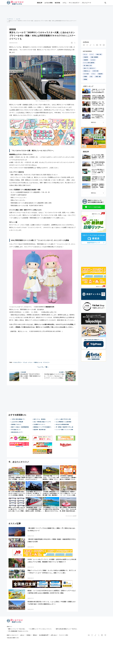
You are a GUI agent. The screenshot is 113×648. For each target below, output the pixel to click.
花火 (91, 76)
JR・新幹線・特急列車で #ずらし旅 (64, 427)
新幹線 (85, 79)
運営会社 (35, 635)
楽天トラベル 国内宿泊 (39, 419)
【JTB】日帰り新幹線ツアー (18, 419)
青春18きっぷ (87, 70)
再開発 (85, 76)
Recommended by (69, 515)
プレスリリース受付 (63, 635)
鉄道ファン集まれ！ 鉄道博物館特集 (20, 427)
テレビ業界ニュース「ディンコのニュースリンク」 (40, 628)
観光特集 (57, 2)
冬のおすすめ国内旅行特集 (62, 424)
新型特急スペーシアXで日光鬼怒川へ (42, 427)
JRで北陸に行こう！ (16, 429)
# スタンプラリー (17, 362)
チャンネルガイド (74, 2)
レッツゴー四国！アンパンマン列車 (64, 429)
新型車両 (86, 59)
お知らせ (22, 635)
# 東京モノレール (38, 362)
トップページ (10, 19)
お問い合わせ (54, 635)
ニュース (18, 19)
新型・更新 (98, 76)
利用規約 (29, 635)
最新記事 (39, 2)
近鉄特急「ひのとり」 (16, 424)
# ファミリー (46, 362)
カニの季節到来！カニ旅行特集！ (64, 421)
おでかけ (93, 59)
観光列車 (100, 73)
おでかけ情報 (49, 2)
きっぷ (85, 54)
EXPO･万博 (95, 70)
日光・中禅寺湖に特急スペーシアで (42, 421)
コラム (64, 2)
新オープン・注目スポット (89, 68)
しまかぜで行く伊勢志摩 (17, 421)
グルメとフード (86, 2)
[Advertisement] (56, 11)
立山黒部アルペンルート (39, 424)
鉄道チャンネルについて (12, 635)
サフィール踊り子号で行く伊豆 (63, 419)
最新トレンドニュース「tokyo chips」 (17, 628)
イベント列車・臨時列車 (89, 62)
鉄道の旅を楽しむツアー (17, 432)
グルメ (93, 73)
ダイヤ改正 (86, 73)
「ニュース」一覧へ (42, 367)
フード (92, 54)
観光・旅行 (99, 54)
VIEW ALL (93, 122)
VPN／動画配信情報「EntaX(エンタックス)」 (18, 631)
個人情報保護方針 (43, 635)
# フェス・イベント (28, 362)
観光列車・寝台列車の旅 (39, 429)
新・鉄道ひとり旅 (87, 65)
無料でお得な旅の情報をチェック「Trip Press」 (67, 628)
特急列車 (86, 57)
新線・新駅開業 (94, 57)
